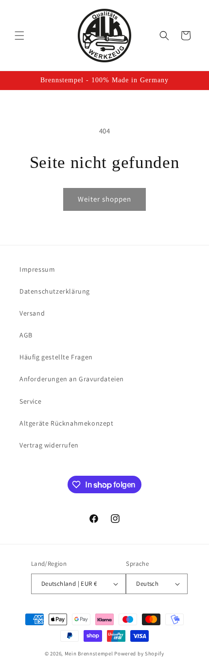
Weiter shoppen (104, 199)
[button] (19, 35)
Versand (32, 313)
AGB (26, 335)
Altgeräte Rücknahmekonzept (66, 423)
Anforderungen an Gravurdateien (71, 378)
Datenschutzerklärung (54, 291)
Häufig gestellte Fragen (56, 357)
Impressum (37, 269)
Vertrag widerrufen (49, 445)
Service (30, 401)
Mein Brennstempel (90, 653)
